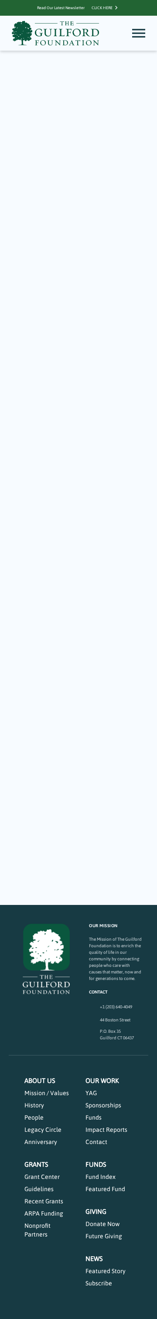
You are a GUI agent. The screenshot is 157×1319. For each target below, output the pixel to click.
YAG (91, 1092)
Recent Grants (43, 1201)
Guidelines (39, 1188)
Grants (36, 1164)
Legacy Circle (42, 1129)
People (34, 1117)
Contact (96, 1141)
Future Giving (103, 1236)
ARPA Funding (43, 1213)
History (34, 1105)
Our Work (102, 1080)
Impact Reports (106, 1129)
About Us (39, 1080)
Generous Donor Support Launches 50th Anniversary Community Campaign (75, 390)
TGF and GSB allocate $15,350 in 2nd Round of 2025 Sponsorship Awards (74, 564)
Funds (93, 1117)
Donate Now (102, 1223)
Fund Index (100, 1176)
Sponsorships (103, 1105)
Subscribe (98, 1283)
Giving (95, 1211)
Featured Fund (105, 1188)
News (94, 1258)
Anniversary (40, 1141)
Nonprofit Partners (37, 1230)
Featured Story (105, 1271)
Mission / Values (46, 1092)
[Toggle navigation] (138, 33)
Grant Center (42, 1176)
